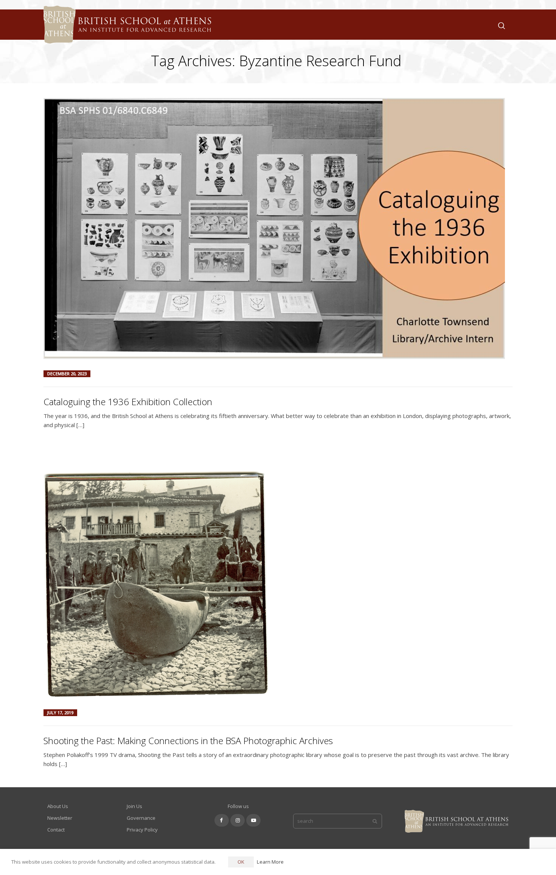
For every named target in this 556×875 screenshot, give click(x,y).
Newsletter (59, 817)
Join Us (134, 806)
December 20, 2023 (67, 373)
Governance (141, 817)
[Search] (500, 25)
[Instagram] (237, 820)
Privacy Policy (142, 829)
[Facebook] (221, 820)
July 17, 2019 (60, 712)
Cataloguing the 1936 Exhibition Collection (127, 401)
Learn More (270, 861)
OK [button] (241, 861)
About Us (57, 806)
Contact (56, 829)
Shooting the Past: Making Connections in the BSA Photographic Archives (188, 740)
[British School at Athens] (125, 34)
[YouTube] (253, 820)
